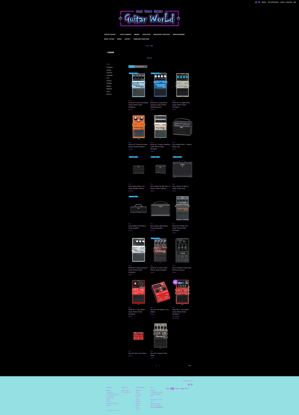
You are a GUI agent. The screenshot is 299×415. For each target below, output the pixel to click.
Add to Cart (182, 88)
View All (109, 94)
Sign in (282, 2)
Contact (127, 39)
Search (264, 2)
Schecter (109, 73)
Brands (136, 34)
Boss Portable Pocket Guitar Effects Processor (181, 269)
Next (189, 365)
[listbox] (141, 66)
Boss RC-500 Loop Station (137, 353)
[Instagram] (259, 2)
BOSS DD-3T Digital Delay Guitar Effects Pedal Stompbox (181, 105)
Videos (119, 39)
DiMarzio (109, 89)
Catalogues (146, 34)
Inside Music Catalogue (161, 34)
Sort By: (131, 66)
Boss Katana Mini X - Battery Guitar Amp (182, 146)
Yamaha (109, 81)
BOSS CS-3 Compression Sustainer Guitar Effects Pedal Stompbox (158, 105)
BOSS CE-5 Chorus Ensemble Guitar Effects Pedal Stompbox (138, 105)
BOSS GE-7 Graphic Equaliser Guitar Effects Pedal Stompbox (160, 147)
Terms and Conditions (141, 39)
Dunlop (109, 70)
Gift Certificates (273, 2)
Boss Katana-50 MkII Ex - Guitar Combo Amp (180, 187)
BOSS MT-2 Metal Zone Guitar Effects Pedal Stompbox (180, 228)
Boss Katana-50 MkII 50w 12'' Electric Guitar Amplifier (160, 187)
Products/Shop (109, 34)
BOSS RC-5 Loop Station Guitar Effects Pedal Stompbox (180, 312)
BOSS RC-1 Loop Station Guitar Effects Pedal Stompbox (136, 312)
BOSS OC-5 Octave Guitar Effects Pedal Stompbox (158, 269)
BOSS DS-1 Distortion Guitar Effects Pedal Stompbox (137, 146)
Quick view (133, 80)
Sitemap (109, 405)
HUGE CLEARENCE (125, 34)
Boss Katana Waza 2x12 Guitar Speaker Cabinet (136, 187)
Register (289, 2)
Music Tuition (109, 39)
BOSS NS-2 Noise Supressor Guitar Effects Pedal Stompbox (138, 270)
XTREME (109, 83)
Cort (108, 78)
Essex (108, 91)
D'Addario (110, 67)
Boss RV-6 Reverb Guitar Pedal (158, 354)
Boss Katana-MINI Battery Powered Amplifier (159, 227)
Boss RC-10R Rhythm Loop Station (159, 311)
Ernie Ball (109, 75)
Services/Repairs (179, 34)
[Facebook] (256, 2)
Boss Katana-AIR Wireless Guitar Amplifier (137, 227)
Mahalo (109, 86)
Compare (138, 83)
